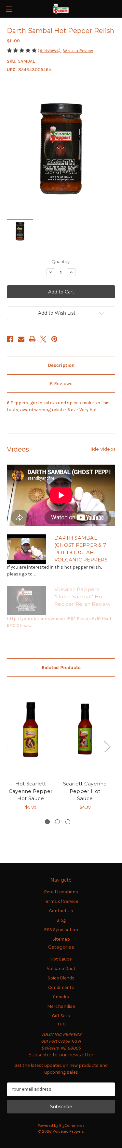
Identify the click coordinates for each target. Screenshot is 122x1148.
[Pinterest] (54, 339)
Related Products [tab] (61, 667)
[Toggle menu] (9, 9)
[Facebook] (10, 339)
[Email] (21, 339)
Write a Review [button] (78, 50)
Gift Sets (61, 1016)
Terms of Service (61, 901)
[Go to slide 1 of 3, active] (47, 821)
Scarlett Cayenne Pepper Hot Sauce (85, 791)
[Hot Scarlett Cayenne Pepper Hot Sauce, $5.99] (30, 730)
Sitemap (61, 939)
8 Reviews (61, 383)
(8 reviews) (49, 50)
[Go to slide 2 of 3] (57, 821)
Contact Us (61, 911)
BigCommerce (72, 1125)
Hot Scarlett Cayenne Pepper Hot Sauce (31, 791)
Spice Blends (61, 978)
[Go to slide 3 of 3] (67, 821)
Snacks (61, 997)
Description (61, 365)
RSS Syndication (61, 929)
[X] (43, 339)
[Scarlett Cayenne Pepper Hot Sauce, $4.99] (85, 730)
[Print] (32, 339)
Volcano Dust (61, 968)
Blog (61, 920)
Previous (8, 746)
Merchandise (61, 1006)
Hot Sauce (61, 959)
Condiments (61, 987)
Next (107, 746)
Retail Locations (61, 892)
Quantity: (61, 261)
